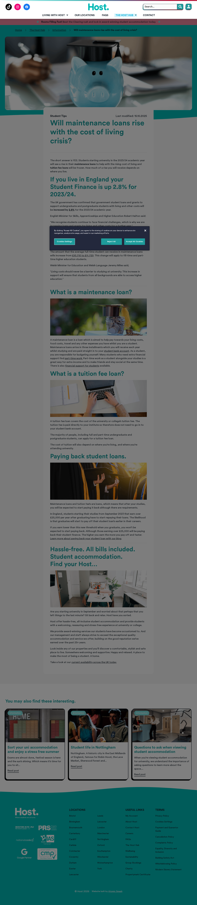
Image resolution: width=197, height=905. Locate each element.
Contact (149, 15)
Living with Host (53, 15)
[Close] (145, 230)
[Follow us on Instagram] (17, 9)
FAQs (105, 15)
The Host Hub (124, 15)
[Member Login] (189, 7)
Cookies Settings (64, 241)
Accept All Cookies (134, 241)
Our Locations (85, 15)
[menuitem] (55, 15)
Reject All (111, 241)
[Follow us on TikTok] (8, 9)
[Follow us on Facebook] (26, 9)
